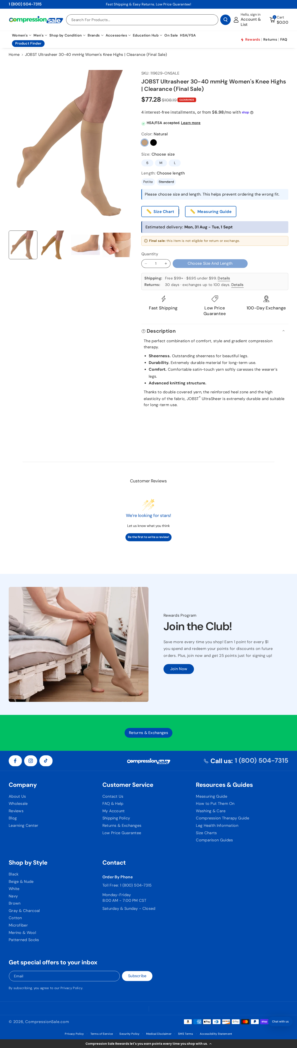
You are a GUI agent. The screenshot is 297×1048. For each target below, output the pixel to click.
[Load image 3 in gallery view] (54, 245)
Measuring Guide (214, 211)
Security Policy (129, 1034)
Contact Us (112, 796)
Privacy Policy (71, 988)
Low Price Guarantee (121, 832)
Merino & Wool (22, 932)
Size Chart (164, 211)
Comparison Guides (214, 840)
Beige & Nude (21, 881)
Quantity (149, 254)
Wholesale (18, 803)
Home (14, 54)
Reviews (16, 811)
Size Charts (206, 832)
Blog (13, 818)
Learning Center (23, 825)
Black (153, 142)
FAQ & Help (112, 803)
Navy (13, 896)
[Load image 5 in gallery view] (116, 245)
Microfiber (18, 925)
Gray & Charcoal (24, 910)
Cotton (15, 917)
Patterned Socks (24, 939)
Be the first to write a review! (148, 537)
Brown (15, 903)
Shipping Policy (116, 818)
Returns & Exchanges (122, 825)
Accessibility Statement (216, 1034)
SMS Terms (185, 1034)
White (14, 888)
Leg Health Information (217, 825)
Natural (144, 142)
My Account (113, 811)
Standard (167, 182)
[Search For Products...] (225, 20)
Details (224, 278)
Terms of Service (101, 1034)
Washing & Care (210, 811)
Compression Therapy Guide (222, 818)
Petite (148, 181)
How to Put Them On (215, 803)
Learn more (191, 123)
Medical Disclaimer (159, 1034)
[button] (148, 1043)
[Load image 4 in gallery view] (85, 245)
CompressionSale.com (47, 1021)
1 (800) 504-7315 (25, 4)
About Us (17, 796)
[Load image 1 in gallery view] (23, 245)
